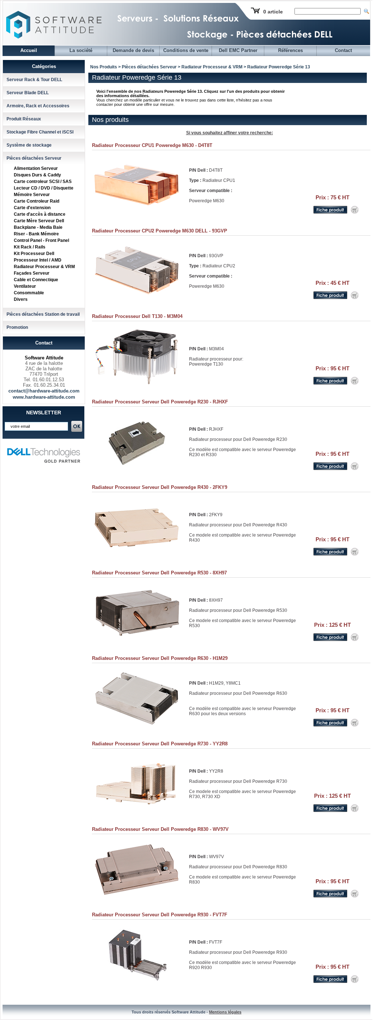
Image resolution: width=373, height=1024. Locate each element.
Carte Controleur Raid (36, 201)
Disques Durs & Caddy (37, 175)
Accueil (28, 50)
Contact (343, 50)
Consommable (29, 292)
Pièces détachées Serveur (34, 158)
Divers (21, 299)
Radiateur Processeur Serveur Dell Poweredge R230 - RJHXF (160, 402)
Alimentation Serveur (36, 168)
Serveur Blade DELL (28, 92)
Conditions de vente (185, 50)
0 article (273, 12)
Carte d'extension (32, 207)
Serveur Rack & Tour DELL (34, 79)
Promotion (17, 327)
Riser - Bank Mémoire (36, 233)
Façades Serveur (31, 273)
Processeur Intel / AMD (37, 260)
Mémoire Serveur (32, 194)
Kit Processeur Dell (34, 253)
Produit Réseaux (24, 118)
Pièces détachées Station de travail (43, 314)
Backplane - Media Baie (38, 227)
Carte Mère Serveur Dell (39, 220)
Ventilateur (25, 286)
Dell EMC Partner (238, 50)
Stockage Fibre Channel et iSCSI (40, 132)
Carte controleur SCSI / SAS (43, 181)
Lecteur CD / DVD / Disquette (43, 188)
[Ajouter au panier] (354, 212)
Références (290, 50)
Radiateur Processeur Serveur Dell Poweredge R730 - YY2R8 (160, 743)
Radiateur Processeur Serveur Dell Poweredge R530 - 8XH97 (159, 572)
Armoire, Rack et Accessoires (38, 105)
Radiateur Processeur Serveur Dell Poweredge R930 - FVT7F (159, 914)
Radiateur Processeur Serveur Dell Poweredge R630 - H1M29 (160, 658)
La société (80, 50)
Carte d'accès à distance (39, 214)
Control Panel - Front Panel (41, 240)
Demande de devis (133, 50)
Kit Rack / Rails (29, 247)
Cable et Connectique (36, 279)
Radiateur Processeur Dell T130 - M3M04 (137, 316)
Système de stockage (29, 145)
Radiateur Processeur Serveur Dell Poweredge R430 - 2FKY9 (159, 487)
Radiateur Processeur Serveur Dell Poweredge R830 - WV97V (160, 829)
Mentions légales (225, 1012)
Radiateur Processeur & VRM (44, 266)
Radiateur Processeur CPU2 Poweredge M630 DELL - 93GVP (159, 231)
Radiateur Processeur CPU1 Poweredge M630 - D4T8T (152, 145)
